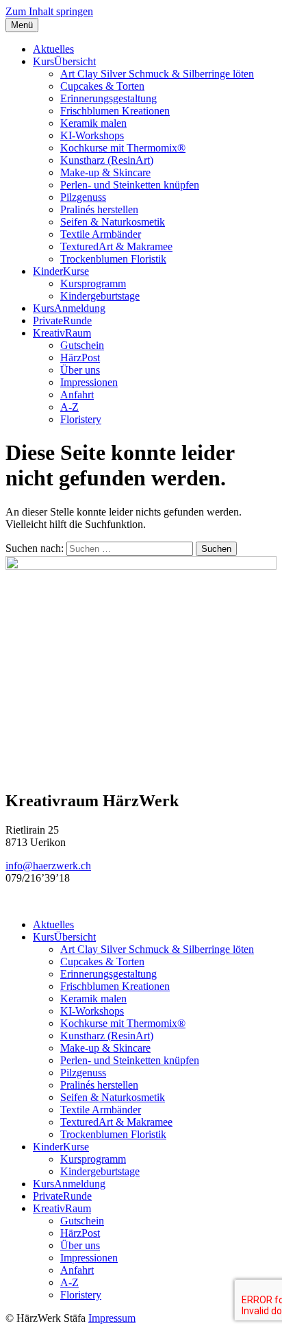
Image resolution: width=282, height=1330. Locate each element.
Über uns (80, 370)
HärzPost (80, 357)
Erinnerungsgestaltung (108, 98)
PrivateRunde (62, 320)
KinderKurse (61, 271)
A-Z (69, 407)
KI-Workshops (92, 135)
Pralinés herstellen (99, 209)
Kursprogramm (93, 283)
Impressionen (89, 382)
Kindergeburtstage (100, 296)
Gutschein (82, 345)
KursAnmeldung (69, 308)
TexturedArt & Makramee (116, 246)
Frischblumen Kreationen (115, 111)
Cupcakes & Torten (102, 86)
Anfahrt (77, 394)
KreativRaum (62, 333)
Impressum (112, 1318)
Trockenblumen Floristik (113, 259)
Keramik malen (93, 123)
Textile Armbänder (100, 234)
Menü (22, 25)
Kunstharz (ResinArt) (106, 160)
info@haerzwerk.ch (48, 865)
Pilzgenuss (83, 197)
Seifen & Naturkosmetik (112, 222)
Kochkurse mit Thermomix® (122, 148)
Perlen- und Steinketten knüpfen (129, 185)
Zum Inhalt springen (49, 11)
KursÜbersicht (64, 61)
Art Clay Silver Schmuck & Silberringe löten (157, 74)
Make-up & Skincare (105, 172)
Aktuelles (53, 49)
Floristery (80, 419)
